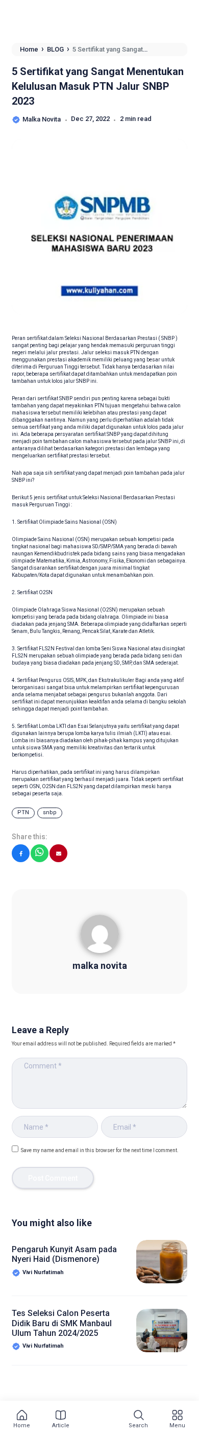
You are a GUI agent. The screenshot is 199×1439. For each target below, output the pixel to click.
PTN (23, 812)
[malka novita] (100, 938)
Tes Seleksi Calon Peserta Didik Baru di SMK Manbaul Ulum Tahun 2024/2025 (62, 1322)
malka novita (99, 965)
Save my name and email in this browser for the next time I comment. (100, 1150)
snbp (50, 812)
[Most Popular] (98, 1421)
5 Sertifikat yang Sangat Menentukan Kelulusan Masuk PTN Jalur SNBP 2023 (98, 86)
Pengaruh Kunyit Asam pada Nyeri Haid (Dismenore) (64, 1254)
